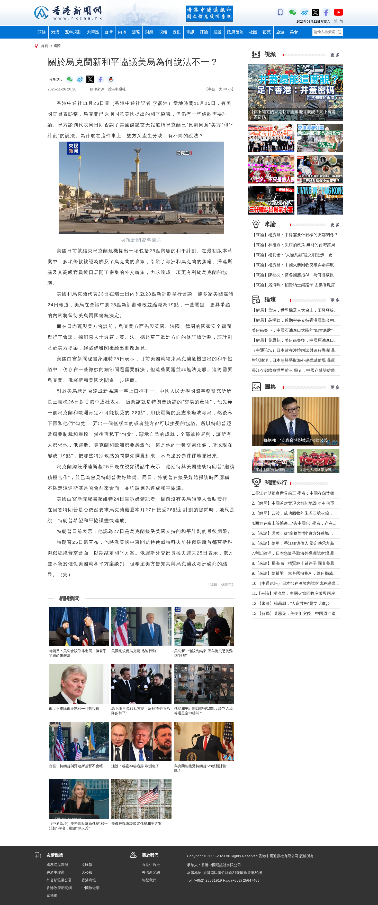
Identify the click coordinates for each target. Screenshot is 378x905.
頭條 (42, 32)
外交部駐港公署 (59, 880)
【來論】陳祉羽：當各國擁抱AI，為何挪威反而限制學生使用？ (309, 275)
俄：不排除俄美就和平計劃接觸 (74, 708)
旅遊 (280, 32)
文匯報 (87, 865)
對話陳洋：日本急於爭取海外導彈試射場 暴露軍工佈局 (302, 360)
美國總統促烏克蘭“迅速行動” (134, 651)
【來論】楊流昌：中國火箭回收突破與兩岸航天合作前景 (303, 265)
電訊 (190, 32)
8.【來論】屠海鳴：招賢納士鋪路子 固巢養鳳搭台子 (299, 563)
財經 (149, 32)
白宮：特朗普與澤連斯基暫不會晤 (76, 766)
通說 (217, 32)
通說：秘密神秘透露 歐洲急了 (135, 766)
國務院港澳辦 (57, 865)
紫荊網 (52, 895)
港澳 (55, 32)
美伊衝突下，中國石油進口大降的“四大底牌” (292, 330)
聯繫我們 (149, 880)
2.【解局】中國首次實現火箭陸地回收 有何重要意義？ (301, 503)
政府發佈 (235, 32)
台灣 (108, 32)
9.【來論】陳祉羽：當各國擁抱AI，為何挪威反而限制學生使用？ (311, 573)
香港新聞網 (151, 872)
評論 (204, 32)
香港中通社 (151, 865)
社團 (253, 32)
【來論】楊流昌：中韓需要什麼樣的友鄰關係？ (295, 235)
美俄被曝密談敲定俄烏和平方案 (136, 823)
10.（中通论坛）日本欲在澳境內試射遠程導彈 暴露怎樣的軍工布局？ (315, 583)
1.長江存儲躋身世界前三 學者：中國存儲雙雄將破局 (299, 493)
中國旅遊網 (91, 888)
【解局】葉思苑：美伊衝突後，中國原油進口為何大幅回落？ (307, 340)
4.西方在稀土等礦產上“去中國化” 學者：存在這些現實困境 (304, 523)
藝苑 (267, 32)
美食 (294, 32)
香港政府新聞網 (59, 888)
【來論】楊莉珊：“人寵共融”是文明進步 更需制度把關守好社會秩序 (315, 255)
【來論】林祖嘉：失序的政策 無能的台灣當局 (293, 245)
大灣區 (93, 32)
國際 (136, 32)
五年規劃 (73, 32)
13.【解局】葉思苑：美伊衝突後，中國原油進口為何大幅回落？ (310, 613)
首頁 (44, 46)
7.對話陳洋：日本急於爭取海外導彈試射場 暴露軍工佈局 (303, 553)
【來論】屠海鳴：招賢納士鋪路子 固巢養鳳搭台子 (297, 285)
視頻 (163, 32)
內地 (122, 32)
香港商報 (89, 880)
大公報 (87, 872)
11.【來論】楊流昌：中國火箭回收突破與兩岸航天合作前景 (306, 593)
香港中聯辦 (56, 872)
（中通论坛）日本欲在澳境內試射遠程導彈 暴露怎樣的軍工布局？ (312, 350)
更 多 (335, 55)
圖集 (177, 32)
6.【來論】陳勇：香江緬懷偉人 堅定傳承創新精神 (297, 543)
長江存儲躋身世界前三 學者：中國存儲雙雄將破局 (297, 370)
